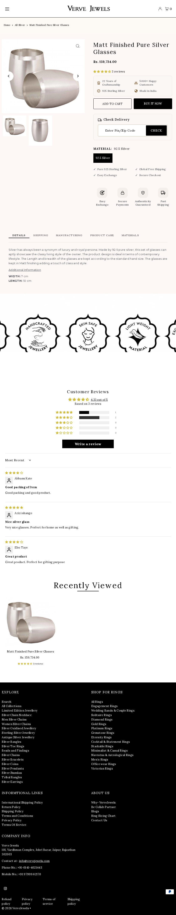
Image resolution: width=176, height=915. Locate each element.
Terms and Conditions (17, 816)
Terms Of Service (14, 825)
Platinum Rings (101, 728)
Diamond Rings (101, 719)
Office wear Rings (103, 764)
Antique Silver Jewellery (18, 737)
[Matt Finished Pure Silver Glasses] (30, 621)
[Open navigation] (34, 9)
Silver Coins (10, 764)
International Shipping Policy (22, 802)
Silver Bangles (11, 742)
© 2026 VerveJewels (15, 908)
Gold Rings (98, 724)
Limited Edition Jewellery (19, 710)
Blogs (95, 811)
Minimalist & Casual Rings (109, 750)
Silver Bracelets (13, 759)
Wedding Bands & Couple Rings (113, 710)
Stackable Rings (102, 746)
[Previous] (9, 76)
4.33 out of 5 (99, 400)
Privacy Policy (12, 820)
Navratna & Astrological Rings (112, 755)
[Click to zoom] (78, 46)
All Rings (97, 702)
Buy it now (153, 103)
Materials (130, 235)
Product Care (102, 235)
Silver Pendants (13, 768)
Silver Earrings (12, 782)
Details (19, 235)
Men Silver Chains (14, 719)
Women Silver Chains (16, 724)
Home (7, 25)
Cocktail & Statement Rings (110, 742)
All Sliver (20, 25)
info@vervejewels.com (34, 861)
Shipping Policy (12, 811)
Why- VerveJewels (103, 802)
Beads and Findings (15, 750)
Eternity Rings (101, 737)
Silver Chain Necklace (17, 715)
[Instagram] (5, 888)
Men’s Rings (99, 759)
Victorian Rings (102, 768)
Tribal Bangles (12, 777)
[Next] (78, 76)
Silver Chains (11, 755)
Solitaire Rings (101, 715)
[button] (102, 71)
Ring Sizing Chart (103, 816)
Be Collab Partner (103, 807)
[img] (14, 473)
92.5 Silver (103, 158)
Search (6, 702)
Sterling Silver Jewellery (18, 733)
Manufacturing (69, 235)
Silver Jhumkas (12, 773)
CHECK (156, 130)
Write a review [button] (88, 444)
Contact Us (99, 820)
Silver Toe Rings (13, 746)
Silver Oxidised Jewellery (19, 728)
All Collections (11, 706)
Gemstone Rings (102, 733)
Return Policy (11, 807)
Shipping (40, 235)
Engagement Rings (104, 706)
